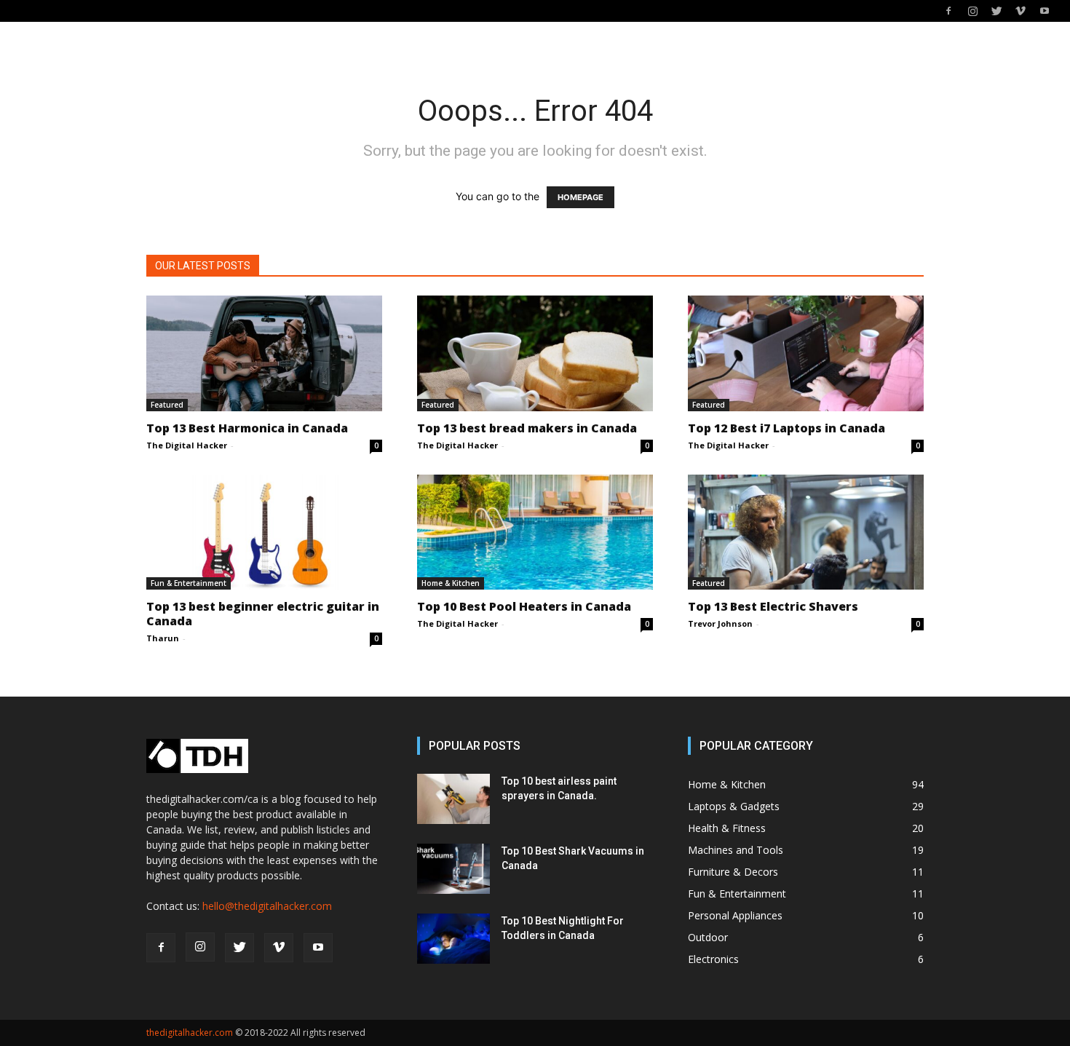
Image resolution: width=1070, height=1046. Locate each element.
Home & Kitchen (450, 583)
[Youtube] (1044, 11)
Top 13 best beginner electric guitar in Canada (262, 613)
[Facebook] (948, 11)
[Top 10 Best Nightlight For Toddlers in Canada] (453, 939)
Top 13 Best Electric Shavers (773, 606)
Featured (167, 405)
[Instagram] (972, 11)
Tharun (162, 638)
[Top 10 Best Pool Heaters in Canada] (535, 532)
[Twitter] (996, 11)
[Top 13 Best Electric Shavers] (806, 532)
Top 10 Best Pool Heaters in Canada (524, 606)
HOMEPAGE (580, 197)
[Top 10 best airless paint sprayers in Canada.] (453, 799)
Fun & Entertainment (188, 583)
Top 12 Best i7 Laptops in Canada (786, 428)
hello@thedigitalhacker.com (267, 906)
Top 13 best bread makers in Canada (527, 428)
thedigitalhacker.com (189, 1032)
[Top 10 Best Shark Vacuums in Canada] (453, 869)
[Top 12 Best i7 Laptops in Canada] (806, 353)
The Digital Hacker (186, 445)
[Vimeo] (1020, 11)
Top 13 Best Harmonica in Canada (247, 428)
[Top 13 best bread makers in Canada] (535, 353)
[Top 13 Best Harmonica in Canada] (264, 353)
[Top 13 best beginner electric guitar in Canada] (264, 532)
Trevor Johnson (720, 623)
